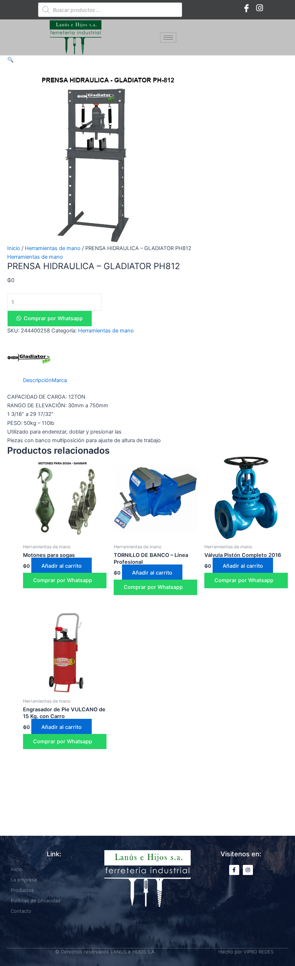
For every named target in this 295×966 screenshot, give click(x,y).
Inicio (13, 248)
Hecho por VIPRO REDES (245, 951)
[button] (10, 59)
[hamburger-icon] (168, 37)
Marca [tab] (59, 380)
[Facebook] (246, 8)
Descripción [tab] (37, 380)
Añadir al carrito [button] (61, 566)
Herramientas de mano (53, 248)
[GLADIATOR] (28, 358)
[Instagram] (259, 8)
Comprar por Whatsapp (53, 318)
